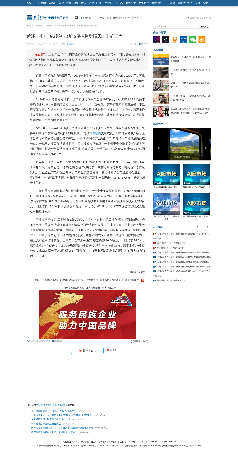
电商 (39, 404)
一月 (206, 227)
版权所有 (55, 446)
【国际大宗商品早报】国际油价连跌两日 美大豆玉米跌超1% (183, 252)
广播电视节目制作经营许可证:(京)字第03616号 (180, 446)
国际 (43, 2)
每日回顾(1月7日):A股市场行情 (196, 187)
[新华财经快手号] (175, 40)
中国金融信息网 (44, 446)
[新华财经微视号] (157, 40)
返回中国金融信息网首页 (200, 18)
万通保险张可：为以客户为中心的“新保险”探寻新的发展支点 (61, 415)
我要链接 (112, 442)
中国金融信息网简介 (70, 442)
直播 (197, 2)
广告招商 (122, 442)
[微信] (193, 40)
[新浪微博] (202, 40)
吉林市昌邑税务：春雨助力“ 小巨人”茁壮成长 (54, 410)
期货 (91, 2)
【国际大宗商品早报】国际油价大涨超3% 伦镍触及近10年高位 (184, 257)
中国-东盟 (169, 2)
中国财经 (39, 25)
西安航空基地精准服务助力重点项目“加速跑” (53, 432)
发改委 (96, 133)
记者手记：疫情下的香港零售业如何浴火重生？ (117, 18)
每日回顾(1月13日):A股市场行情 (171, 280)
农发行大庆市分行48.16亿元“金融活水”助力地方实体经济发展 (62, 428)
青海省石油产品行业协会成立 (46, 423)
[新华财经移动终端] (184, 40)
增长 (59, 404)
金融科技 (108, 2)
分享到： (114, 349)
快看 (205, 2)
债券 (83, 2)
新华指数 (156, 2)
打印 (134, 44)
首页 (29, 2)
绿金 (61, 2)
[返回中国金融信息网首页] (142, 280)
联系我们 (85, 442)
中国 (36, 2)
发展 (54, 404)
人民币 (53, 2)
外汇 (76, 2)
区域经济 (49, 25)
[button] (157, 144)
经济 (64, 404)
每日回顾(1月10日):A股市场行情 (171, 243)
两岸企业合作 (185, 2)
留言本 (94, 442)
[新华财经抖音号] (166, 40)
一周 (196, 227)
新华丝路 (131, 2)
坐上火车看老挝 (182, 156)
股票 (68, 2)
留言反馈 (58, 341)
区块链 (120, 2)
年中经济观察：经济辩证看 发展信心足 (50, 419)
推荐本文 (89, 350)
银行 (98, 2)
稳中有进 (46, 404)
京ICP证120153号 (67, 446)
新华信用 (144, 2)
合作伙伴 (103, 442)
